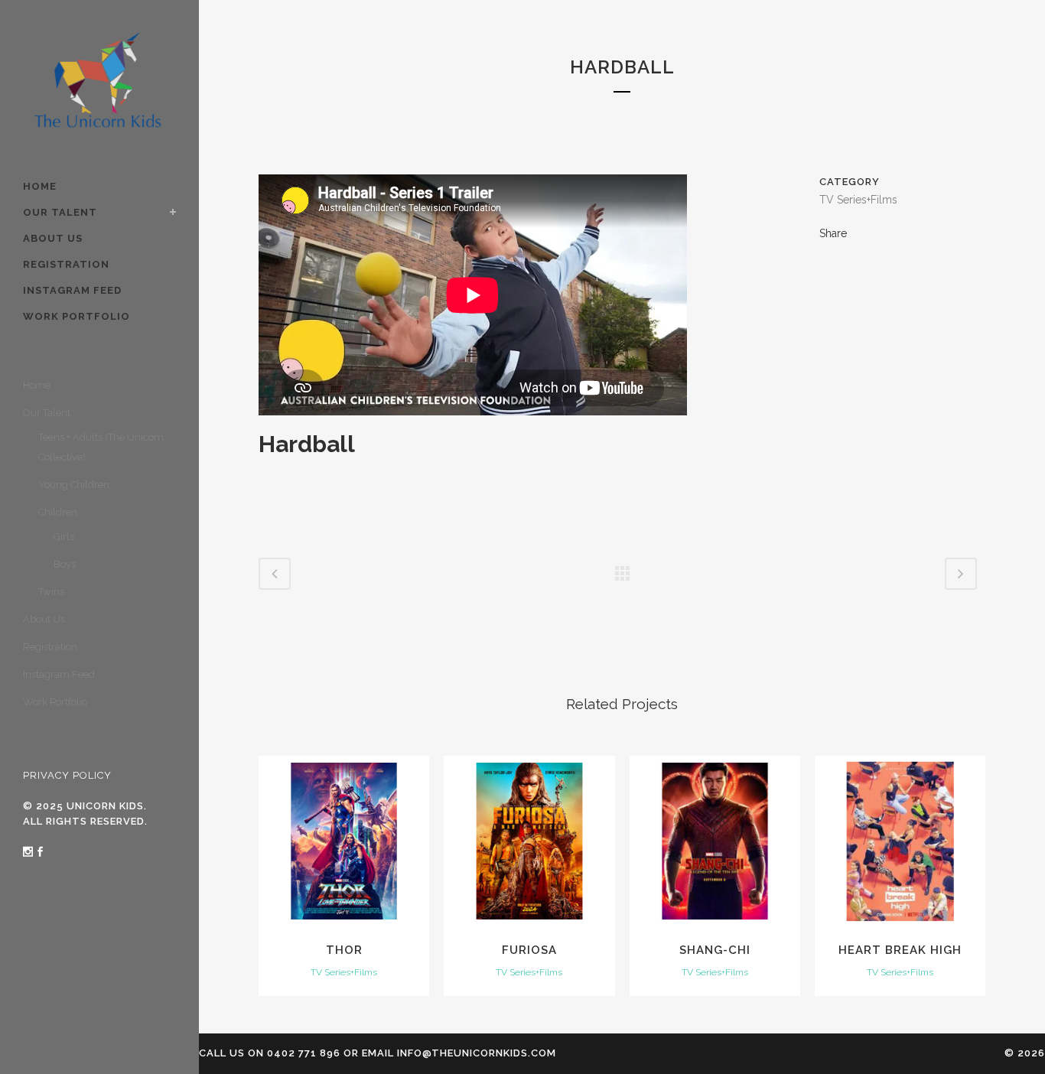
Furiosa (529, 950)
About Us (44, 619)
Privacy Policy (67, 775)
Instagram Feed (59, 674)
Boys (65, 564)
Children (57, 512)
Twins (51, 591)
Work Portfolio (55, 702)
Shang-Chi (714, 950)
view (344, 839)
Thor (344, 950)
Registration (50, 647)
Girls (64, 536)
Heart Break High (900, 950)
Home (36, 385)
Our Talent (46, 412)
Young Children (73, 484)
